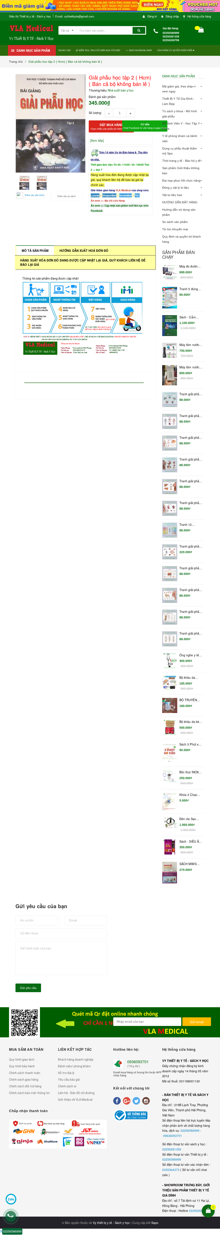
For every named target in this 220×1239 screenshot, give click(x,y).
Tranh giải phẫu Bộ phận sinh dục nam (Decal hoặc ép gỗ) (190, 438)
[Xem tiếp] (97, 140)
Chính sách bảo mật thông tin (29, 1093)
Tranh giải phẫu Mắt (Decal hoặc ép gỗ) (190, 546)
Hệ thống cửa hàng (199, 16)
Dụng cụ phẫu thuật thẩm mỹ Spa (179, 151)
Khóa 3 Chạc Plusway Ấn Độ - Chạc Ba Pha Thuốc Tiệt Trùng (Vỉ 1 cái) (190, 795)
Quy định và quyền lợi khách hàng (181, 239)
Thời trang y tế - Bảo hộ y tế (181, 160)
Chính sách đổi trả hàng (25, 1086)
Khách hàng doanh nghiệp (75, 1059)
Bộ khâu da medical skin (188, 678)
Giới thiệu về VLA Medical (75, 1099)
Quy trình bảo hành (22, 1066)
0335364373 (171, 1169)
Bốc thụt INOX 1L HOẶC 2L (189, 772)
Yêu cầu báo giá (69, 1079)
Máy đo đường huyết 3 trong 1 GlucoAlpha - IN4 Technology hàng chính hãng (190, 266)
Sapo (154, 1222)
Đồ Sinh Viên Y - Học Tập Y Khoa (181, 126)
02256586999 (190, 1130)
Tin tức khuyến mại (175, 229)
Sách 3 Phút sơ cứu (189, 744)
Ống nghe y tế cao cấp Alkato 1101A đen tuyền (189, 655)
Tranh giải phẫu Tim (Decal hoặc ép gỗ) (190, 503)
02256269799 (198, 1210)
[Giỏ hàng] (201, 30)
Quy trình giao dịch (21, 1059)
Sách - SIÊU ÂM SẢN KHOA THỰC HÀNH (190, 841)
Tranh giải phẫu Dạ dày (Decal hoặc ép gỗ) (190, 459)
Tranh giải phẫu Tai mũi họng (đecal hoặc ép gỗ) (190, 590)
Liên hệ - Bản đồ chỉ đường (76, 1093)
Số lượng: (95, 113)
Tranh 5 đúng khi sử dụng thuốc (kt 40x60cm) (188, 289)
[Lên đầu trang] (214, 1183)
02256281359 (171, 1149)
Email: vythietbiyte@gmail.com (74, 16)
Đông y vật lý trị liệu (175, 187)
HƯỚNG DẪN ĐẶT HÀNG (179, 202)
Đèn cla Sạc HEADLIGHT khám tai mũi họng (188, 819)
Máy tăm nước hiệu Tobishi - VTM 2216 (189, 367)
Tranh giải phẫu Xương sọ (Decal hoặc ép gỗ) (190, 394)
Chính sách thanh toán (24, 1073)
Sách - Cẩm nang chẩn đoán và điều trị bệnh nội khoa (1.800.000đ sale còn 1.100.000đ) (190, 317)
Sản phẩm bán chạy (178, 254)
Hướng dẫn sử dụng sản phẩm (179, 212)
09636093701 (172, 1135)
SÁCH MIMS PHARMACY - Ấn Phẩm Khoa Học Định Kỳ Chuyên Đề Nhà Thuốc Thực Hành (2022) (190, 864)
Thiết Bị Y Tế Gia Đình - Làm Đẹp (178, 101)
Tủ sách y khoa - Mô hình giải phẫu (179, 113)
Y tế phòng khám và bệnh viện (179, 138)
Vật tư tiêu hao (172, 195)
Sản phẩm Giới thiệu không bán (180, 170)
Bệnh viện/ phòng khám (74, 1066)
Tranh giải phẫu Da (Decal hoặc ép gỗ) (190, 568)
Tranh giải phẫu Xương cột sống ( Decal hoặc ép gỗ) (190, 633)
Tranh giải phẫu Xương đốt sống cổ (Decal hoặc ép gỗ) (190, 612)
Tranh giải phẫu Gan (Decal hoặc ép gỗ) (190, 481)
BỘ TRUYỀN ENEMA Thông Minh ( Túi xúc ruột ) (189, 700)
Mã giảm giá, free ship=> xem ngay (179, 89)
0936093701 (138, 1061)
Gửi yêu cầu (28, 988)
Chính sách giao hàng (23, 1079)
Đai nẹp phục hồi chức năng (181, 180)
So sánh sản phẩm (175, 222)
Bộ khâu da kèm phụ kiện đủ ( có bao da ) (190, 722)
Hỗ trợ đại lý (66, 1073)
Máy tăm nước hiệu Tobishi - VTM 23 (189, 345)
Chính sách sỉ (67, 1086)
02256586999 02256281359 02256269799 (171, 36)
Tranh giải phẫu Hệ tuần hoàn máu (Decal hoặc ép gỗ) (190, 416)
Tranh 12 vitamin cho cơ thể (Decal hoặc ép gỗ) (190, 525)
